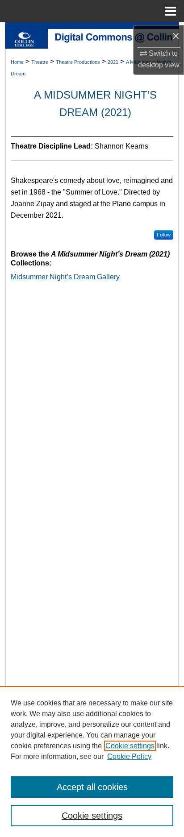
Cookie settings (130, 746)
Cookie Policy (129, 756)
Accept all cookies (92, 787)
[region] (92, 761)
